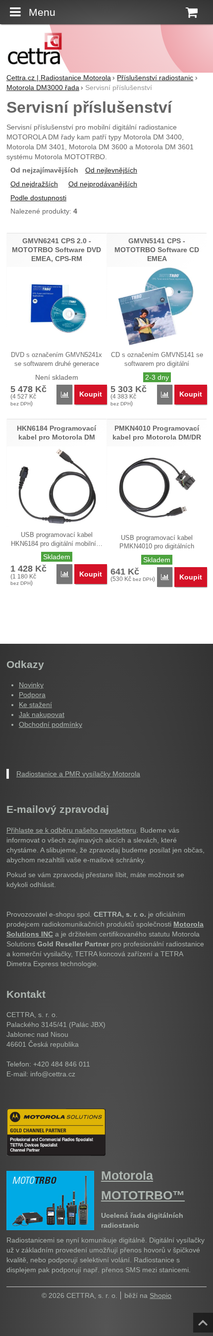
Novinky (31, 685)
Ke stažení (35, 705)
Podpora (32, 695)
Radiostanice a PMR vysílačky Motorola (78, 774)
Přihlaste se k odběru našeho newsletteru (71, 830)
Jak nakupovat (41, 714)
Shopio (160, 1295)
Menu (42, 12)
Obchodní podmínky (50, 724)
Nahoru (204, 1320)
